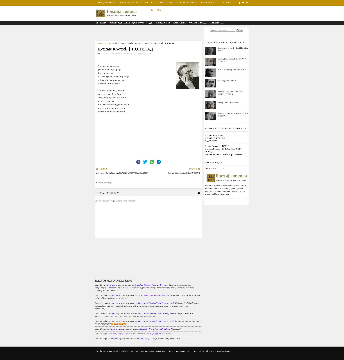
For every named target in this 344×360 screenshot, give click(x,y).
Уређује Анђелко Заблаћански (216, 351)
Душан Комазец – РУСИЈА (217, 146)
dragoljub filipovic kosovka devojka (151, 285)
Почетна (101, 23)
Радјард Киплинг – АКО (228, 102)
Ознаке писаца (198, 23)
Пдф (150, 23)
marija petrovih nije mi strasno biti (153, 295)
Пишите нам (217, 23)
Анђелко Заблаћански (119, 334)
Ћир (159, 10)
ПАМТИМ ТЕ (211, 141)
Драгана (111, 285)
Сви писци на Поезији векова (127, 23)
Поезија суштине (106, 3)
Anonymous (112, 295)
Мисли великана (209, 3)
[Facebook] (138, 161)
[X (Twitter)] (145, 161)
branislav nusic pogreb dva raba (155, 329)
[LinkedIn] (159, 161)
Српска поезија (126, 43)
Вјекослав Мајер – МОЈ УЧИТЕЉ (232, 70)
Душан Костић (111, 43)
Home (100, 43)
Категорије (179, 23)
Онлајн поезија (165, 3)
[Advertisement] (144, 33)
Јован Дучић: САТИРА (227, 81)
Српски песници (142, 43)
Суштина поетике (186, 3)
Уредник (227, 3)
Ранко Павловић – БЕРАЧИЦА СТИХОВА (224, 154)
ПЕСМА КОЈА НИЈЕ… (214, 135)
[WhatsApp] (152, 161)
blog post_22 (155, 334)
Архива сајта (163, 23)
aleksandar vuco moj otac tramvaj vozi (155, 303)
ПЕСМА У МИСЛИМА (215, 138)
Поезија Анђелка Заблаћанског (135, 3)
